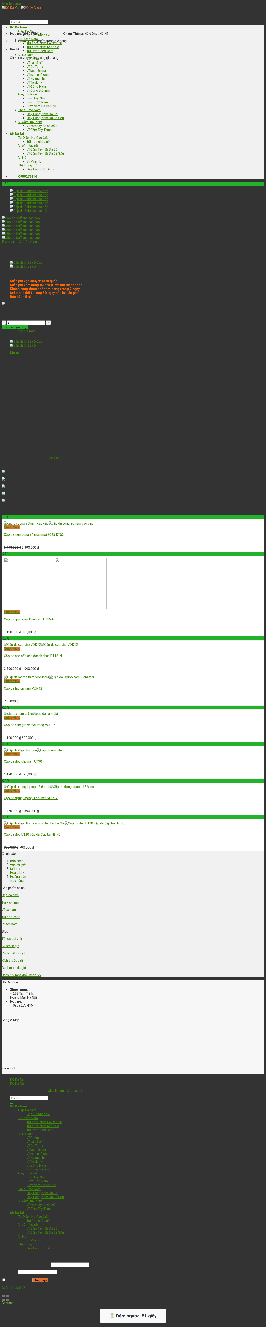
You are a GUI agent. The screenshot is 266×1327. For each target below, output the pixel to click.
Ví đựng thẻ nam (38, 90)
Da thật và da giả (14, 968)
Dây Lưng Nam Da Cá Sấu (45, 118)
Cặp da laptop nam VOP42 (23, 688)
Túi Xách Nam (28, 39)
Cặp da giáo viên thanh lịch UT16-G (29, 619)
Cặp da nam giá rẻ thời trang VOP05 (29, 725)
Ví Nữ (22, 157)
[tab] (137, 353)
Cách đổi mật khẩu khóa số (21, 975)
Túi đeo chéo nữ (38, 142)
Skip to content (12, 4)
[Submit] (11, 1103)
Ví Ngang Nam (37, 79)
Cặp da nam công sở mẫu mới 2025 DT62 (34, 535)
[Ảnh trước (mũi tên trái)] (3, 1300)
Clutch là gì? (10, 946)
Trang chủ (9, 242)
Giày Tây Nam (36, 98)
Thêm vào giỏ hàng (14, 327)
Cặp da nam (10, 895)
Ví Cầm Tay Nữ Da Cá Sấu (45, 153)
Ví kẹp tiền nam (37, 71)
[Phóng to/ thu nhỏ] (7, 1296)
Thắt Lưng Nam (29, 110)
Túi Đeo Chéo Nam (40, 51)
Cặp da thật (75, 1091)
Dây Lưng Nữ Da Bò (41, 169)
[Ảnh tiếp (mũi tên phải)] (7, 1300)
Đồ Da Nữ (17, 134)
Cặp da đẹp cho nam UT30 (23, 761)
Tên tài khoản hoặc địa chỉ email (26, 1264)
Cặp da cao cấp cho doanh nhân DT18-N (33, 656)
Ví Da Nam (25, 55)
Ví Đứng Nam (36, 86)
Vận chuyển (18, 865)
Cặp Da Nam (27, 31)
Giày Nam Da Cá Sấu (41, 106)
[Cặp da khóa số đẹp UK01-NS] (26, 262)
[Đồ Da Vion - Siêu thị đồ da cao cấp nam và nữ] (21, 8)
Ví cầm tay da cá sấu (42, 126)
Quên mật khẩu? (13, 1288)
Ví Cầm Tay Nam (30, 122)
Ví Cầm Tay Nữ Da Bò (42, 150)
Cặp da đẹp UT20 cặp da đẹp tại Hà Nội (32, 835)
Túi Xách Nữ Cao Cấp (33, 138)
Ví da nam (9, 910)
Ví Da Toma (35, 67)
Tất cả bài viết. (12, 939)
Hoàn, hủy (17, 873)
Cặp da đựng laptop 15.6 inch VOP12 (31, 798)
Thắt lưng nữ (27, 165)
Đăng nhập (40, 1280)
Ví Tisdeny (34, 82)
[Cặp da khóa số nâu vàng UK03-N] (23, 266)
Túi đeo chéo (11, 917)
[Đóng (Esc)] (3, 1296)
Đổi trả (15, 869)
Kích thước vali (12, 961)
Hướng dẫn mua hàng (18, 879)
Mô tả (14, 353)
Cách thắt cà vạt (13, 953)
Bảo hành (16, 861)
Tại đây (53, 457)
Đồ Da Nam (18, 27)
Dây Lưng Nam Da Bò (42, 114)
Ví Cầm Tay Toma (39, 130)
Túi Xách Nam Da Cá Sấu (44, 43)
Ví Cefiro (33, 59)
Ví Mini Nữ (34, 161)
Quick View (12, 527)
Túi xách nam (11, 902)
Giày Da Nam (27, 94)
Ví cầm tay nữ (28, 146)
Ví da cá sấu (35, 63)
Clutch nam (9, 924)
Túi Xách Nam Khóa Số (43, 47)
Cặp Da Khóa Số (38, 35)
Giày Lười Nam (37, 102)
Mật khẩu (9, 1272)
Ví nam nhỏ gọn (38, 75)
